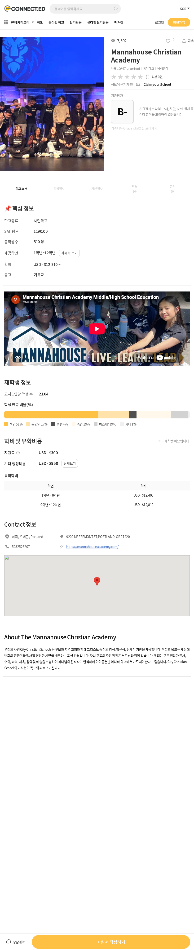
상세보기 (70, 463)
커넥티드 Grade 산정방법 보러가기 (134, 128)
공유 (191, 40)
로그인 (159, 22)
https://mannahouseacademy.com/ (92, 546)
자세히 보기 (69, 253)
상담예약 (19, 942)
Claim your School (157, 84)
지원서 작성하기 (111, 942)
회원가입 (179, 22)
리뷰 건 (157, 76)
